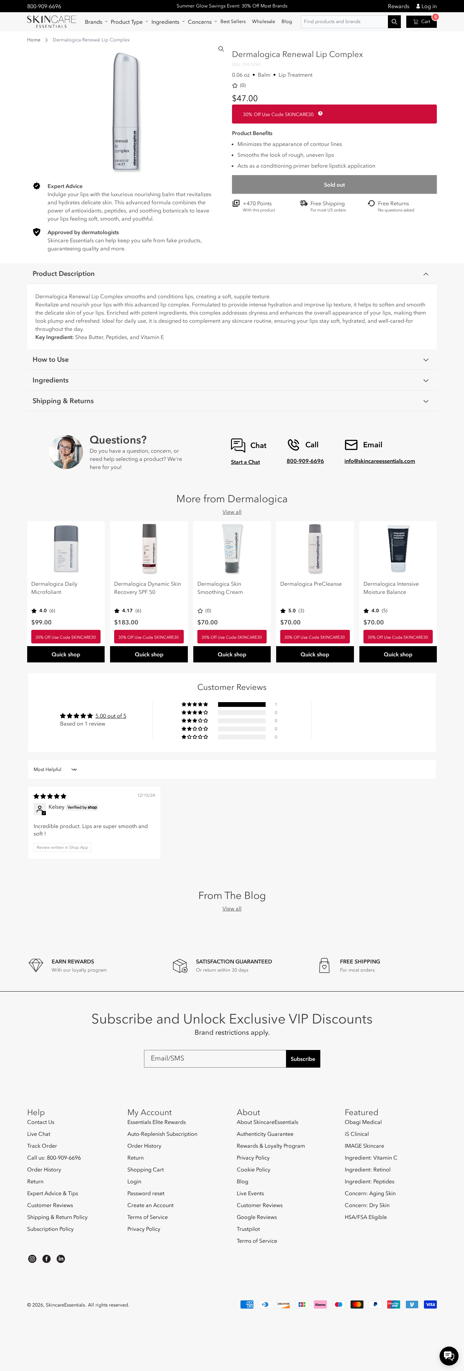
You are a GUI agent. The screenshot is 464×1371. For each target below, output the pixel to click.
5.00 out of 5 (110, 715)
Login (134, 1181)
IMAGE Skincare (364, 1145)
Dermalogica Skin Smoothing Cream (220, 587)
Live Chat (38, 1133)
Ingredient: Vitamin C (371, 1157)
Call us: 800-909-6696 (54, 1157)
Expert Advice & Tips (52, 1193)
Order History (44, 1169)
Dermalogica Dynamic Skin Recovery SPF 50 (147, 587)
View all (232, 511)
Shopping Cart (145, 1169)
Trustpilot (248, 1228)
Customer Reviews (50, 1205)
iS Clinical (357, 1133)
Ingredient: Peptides (369, 1181)
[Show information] (319, 113)
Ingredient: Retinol (368, 1169)
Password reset (145, 1193)
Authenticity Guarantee (265, 1133)
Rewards (398, 6)
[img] (50, 796)
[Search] (221, 49)
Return (35, 1181)
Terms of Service (147, 1217)
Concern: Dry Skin (367, 1205)
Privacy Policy (143, 1228)
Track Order (42, 1145)
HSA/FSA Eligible (366, 1217)
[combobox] (351, 21)
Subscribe (303, 1058)
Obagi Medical (363, 1122)
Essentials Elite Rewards (156, 1122)
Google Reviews (257, 1217)
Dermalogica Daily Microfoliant (54, 587)
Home (33, 40)
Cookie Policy (253, 1169)
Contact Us (40, 1122)
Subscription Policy (50, 1228)
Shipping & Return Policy (57, 1217)
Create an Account (150, 1205)
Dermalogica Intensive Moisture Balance (391, 587)
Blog (242, 1181)
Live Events (250, 1193)
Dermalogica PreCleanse (311, 583)
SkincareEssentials (65, 1305)
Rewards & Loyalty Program (271, 1145)
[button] (95, 22)
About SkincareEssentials (267, 1122)
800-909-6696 (44, 6)
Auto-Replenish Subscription (162, 1133)
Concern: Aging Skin (370, 1193)
